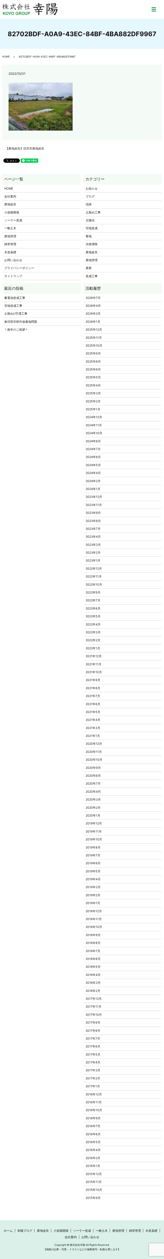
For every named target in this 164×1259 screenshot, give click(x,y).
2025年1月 (93, 409)
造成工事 (92, 276)
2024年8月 (93, 441)
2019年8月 (93, 847)
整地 (89, 236)
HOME (6, 56)
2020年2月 (93, 807)
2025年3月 (93, 393)
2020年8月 (93, 775)
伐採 (89, 204)
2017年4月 (93, 1062)
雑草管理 (10, 244)
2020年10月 (94, 759)
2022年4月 (93, 624)
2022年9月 (93, 592)
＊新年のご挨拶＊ (16, 329)
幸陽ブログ (24, 1230)
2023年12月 (94, 496)
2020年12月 (94, 743)
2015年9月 (93, 1198)
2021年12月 (94, 656)
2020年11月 (94, 751)
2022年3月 (93, 632)
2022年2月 (93, 640)
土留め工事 (93, 212)
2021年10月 (94, 672)
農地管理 (10, 236)
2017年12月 (94, 998)
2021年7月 (93, 696)
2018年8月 (93, 943)
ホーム (8, 1230)
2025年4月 (93, 385)
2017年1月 (93, 1086)
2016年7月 (93, 1126)
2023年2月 (93, 552)
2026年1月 (93, 321)
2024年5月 (93, 465)
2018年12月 (94, 911)
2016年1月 (93, 1166)
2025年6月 (93, 369)
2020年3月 (93, 799)
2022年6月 (93, 608)
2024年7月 (93, 449)
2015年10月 (94, 1189)
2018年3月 (93, 982)
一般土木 (10, 228)
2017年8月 (93, 1030)
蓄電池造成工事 (14, 298)
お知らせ (92, 188)
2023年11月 (94, 505)
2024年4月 (93, 473)
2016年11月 (94, 1102)
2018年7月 (93, 951)
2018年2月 (93, 991)
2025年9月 (93, 353)
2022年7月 (93, 600)
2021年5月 (93, 712)
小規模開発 (11, 212)
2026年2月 (93, 313)
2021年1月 (93, 736)
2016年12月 (94, 1094)
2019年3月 (93, 887)
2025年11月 (94, 337)
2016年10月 (94, 1110)
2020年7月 (93, 783)
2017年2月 (93, 1078)
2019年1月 (93, 903)
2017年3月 (93, 1070)
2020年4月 (93, 791)
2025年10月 (94, 345)
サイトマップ (13, 276)
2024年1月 (93, 489)
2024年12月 (94, 417)
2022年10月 (94, 584)
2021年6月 (93, 704)
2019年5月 (93, 871)
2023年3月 (93, 544)
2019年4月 (93, 879)
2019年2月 (93, 895)
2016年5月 (93, 1142)
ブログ (90, 196)
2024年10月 (94, 433)
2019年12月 (94, 823)
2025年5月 (93, 377)
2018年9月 (93, 935)
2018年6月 (93, 959)
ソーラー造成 (13, 220)
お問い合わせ (13, 260)
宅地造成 (92, 228)
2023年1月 (93, 560)
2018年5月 (93, 966)
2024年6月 (93, 457)
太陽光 (90, 220)
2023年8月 (93, 521)
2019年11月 (94, 831)
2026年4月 (93, 305)
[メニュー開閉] (154, 9)
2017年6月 (93, 1046)
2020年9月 (93, 767)
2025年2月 (93, 401)
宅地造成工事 (13, 305)
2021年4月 (93, 720)
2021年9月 (93, 680)
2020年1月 (93, 815)
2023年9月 (93, 512)
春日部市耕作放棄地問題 (20, 321)
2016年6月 (93, 1134)
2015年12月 (94, 1174)
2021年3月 (93, 728)
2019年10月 (94, 839)
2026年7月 (93, 298)
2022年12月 (94, 568)
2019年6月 (93, 863)
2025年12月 (94, 329)
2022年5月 (93, 616)
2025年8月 (93, 361)
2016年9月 (93, 1118)
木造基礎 (10, 252)
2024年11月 (94, 425)
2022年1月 (93, 648)
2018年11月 (94, 919)
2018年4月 (93, 975)
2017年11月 (93, 1006)
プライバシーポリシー (19, 268)
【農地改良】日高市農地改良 (24, 148)
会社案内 (10, 196)
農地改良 (10, 204)
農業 (89, 268)
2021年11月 (93, 664)
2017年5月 (93, 1054)
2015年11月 (94, 1182)
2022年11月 (94, 576)
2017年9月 (93, 1022)
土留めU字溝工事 (15, 313)
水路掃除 (92, 244)
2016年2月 (93, 1158)
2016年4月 (93, 1150)
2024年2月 (93, 481)
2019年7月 (93, 855)
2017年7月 (93, 1038)
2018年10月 (94, 927)
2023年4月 (93, 536)
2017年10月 (94, 1014)
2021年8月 (93, 688)
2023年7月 (93, 528)
